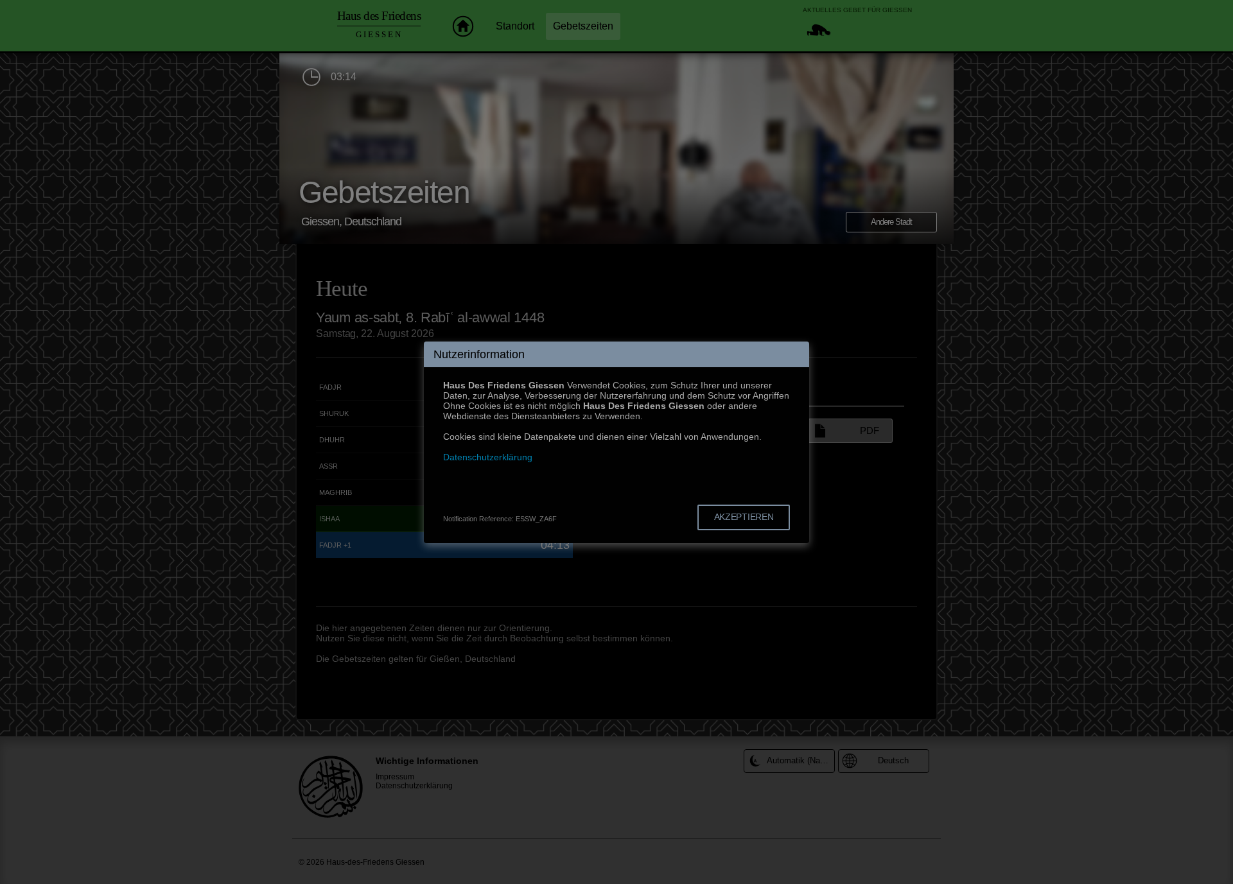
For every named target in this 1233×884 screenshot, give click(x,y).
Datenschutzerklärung (487, 457)
